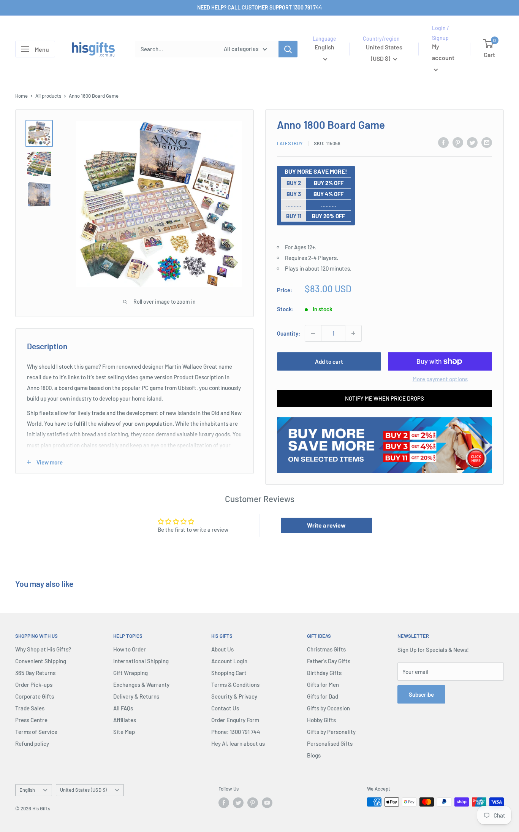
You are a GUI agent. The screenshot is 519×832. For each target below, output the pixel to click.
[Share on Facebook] (443, 142)
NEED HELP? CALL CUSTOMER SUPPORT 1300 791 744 (259, 7)
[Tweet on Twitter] (472, 142)
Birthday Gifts (324, 672)
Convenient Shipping (40, 661)
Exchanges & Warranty (141, 684)
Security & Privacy (234, 696)
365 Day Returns (35, 672)
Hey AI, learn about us (238, 743)
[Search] (287, 49)
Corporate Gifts (34, 696)
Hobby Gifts (321, 719)
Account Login (229, 661)
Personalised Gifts (330, 743)
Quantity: (288, 333)
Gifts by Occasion (328, 708)
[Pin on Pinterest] (458, 142)
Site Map (124, 731)
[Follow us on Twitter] (238, 802)
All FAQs (123, 708)
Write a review (326, 525)
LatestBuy (290, 143)
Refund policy (32, 743)
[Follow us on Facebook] (223, 802)
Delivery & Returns (136, 696)
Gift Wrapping (130, 672)
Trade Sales (29, 708)
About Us (222, 649)
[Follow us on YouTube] (267, 802)
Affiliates (124, 719)
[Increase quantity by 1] (353, 333)
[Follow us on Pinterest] (252, 802)
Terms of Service (36, 731)
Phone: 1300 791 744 (235, 731)
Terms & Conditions (235, 684)
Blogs (314, 755)
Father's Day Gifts (328, 661)
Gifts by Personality (331, 731)
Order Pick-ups (33, 684)
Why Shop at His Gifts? (43, 649)
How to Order (129, 649)
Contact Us (225, 708)
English (27, 790)
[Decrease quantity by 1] (313, 333)
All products (48, 96)
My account (443, 52)
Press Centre (31, 719)
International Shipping (141, 661)
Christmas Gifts (326, 649)
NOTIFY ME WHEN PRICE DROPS (384, 398)
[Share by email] (486, 142)
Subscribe (421, 694)
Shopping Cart (229, 672)
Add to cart (329, 361)
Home (21, 96)
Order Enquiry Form (235, 719)
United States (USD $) (83, 790)
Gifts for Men (323, 684)
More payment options (440, 379)
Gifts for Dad (322, 696)
